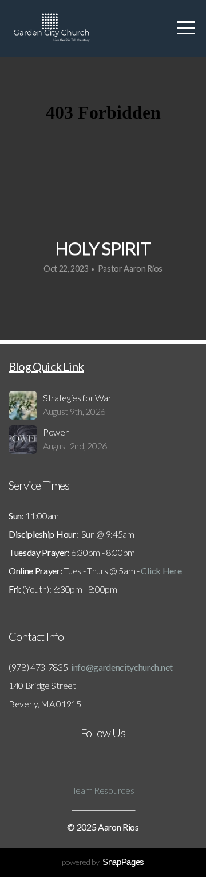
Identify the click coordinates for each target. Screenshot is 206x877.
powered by (103, 862)
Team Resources (103, 790)
